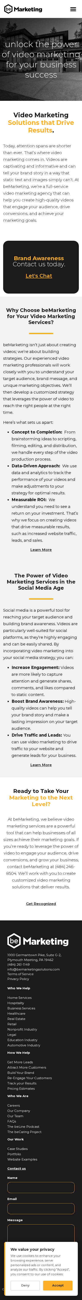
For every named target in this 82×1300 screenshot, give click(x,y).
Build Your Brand (20, 1073)
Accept (58, 1285)
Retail (11, 1024)
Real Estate (16, 1019)
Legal (11, 1035)
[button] (73, 9)
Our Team (15, 1116)
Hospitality (15, 1003)
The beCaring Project (24, 1132)
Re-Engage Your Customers (29, 1078)
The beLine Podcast (23, 1127)
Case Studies (17, 1149)
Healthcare (16, 1014)
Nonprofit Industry (22, 1029)
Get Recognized (41, 904)
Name (12, 1178)
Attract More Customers (26, 1067)
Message (15, 1220)
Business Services (21, 1008)
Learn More (41, 550)
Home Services (19, 998)
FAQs (11, 1121)
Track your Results (21, 1083)
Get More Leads (20, 1062)
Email (12, 1199)
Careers (13, 1105)
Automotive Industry (23, 1045)
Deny (25, 1285)
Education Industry (22, 1040)
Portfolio (14, 1154)
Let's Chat (39, 276)
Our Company (18, 1111)
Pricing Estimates (21, 1089)
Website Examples (22, 1159)
